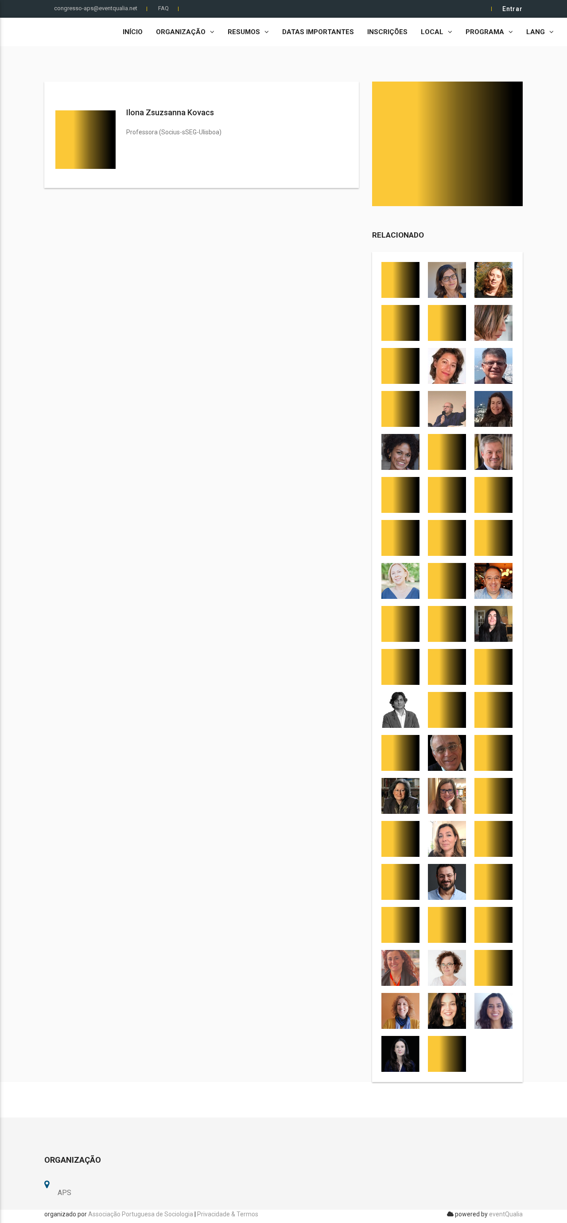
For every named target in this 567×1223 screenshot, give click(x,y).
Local (432, 32)
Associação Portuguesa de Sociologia (140, 1214)
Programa (485, 32)
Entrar (512, 8)
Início (133, 32)
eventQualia (506, 1214)
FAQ (163, 8)
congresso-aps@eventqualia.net (95, 8)
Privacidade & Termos (227, 1214)
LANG (535, 32)
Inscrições (387, 32)
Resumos (244, 32)
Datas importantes (318, 32)
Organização (181, 32)
